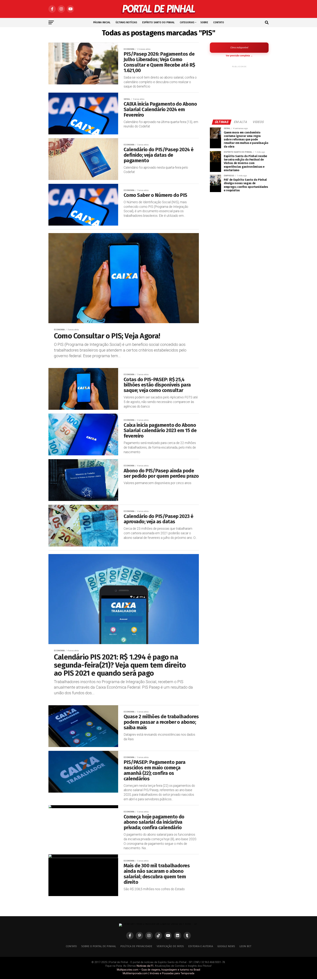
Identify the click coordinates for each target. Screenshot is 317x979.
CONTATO (218, 22)
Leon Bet (245, 946)
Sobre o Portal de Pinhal (98, 946)
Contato (71, 946)
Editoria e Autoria (200, 946)
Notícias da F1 (145, 965)
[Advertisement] (239, 91)
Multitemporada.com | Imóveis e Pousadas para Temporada (158, 973)
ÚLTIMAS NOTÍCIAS (126, 22)
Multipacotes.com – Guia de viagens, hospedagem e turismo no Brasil (158, 969)
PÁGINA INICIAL (101, 22)
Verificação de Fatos (170, 946)
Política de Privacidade (136, 946)
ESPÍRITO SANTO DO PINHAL (158, 22)
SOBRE (204, 22)
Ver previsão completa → (239, 56)
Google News (226, 946)
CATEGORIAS (187, 22)
